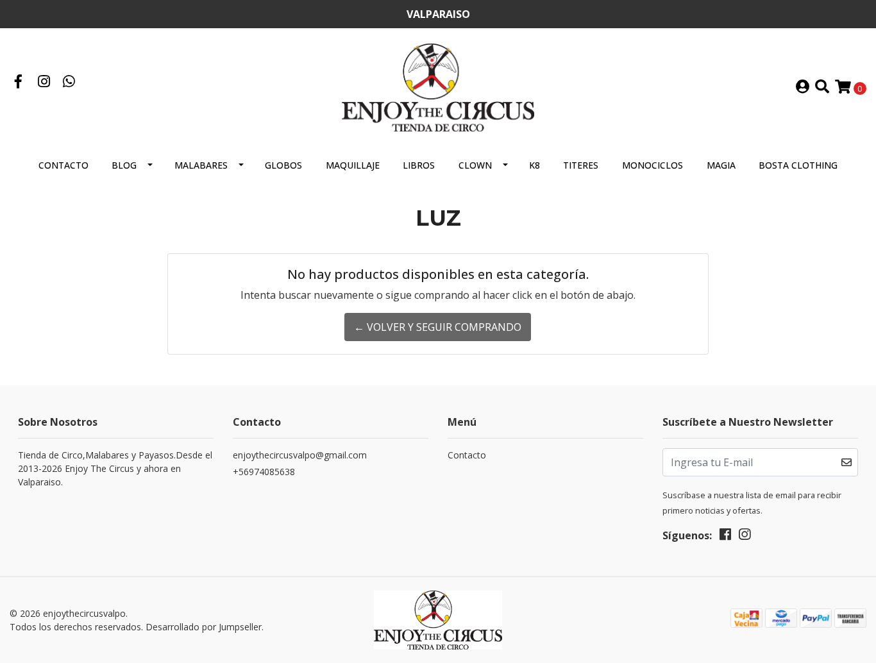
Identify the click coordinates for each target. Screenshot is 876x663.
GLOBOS (283, 165)
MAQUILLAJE (353, 165)
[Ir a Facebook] (19, 83)
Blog (124, 165)
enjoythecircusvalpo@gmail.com (300, 455)
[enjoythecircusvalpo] (438, 87)
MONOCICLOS (652, 165)
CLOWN (475, 165)
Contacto (63, 165)
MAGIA (721, 165)
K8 (534, 165)
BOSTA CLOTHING (798, 165)
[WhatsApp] (69, 83)
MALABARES (201, 165)
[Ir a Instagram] (44, 83)
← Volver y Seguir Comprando (437, 327)
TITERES (580, 165)
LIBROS (419, 165)
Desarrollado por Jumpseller (204, 627)
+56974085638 (264, 472)
